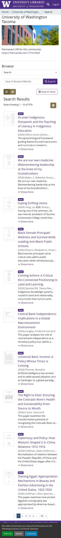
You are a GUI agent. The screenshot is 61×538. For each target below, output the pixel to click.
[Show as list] (7, 92)
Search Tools (48, 91)
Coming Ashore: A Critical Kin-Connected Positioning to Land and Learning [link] (37, 279)
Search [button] (51, 81)
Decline (19, 533)
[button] (48, 4)
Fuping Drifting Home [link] (32, 203)
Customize (31, 533)
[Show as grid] (13, 92)
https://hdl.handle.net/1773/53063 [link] (21, 53)
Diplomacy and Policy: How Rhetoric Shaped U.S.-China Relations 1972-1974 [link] (36, 442)
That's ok (8, 533)
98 (42, 515)
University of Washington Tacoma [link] (26, 12)
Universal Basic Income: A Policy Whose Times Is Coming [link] (35, 361)
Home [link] (5, 12)
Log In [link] (56, 4)
